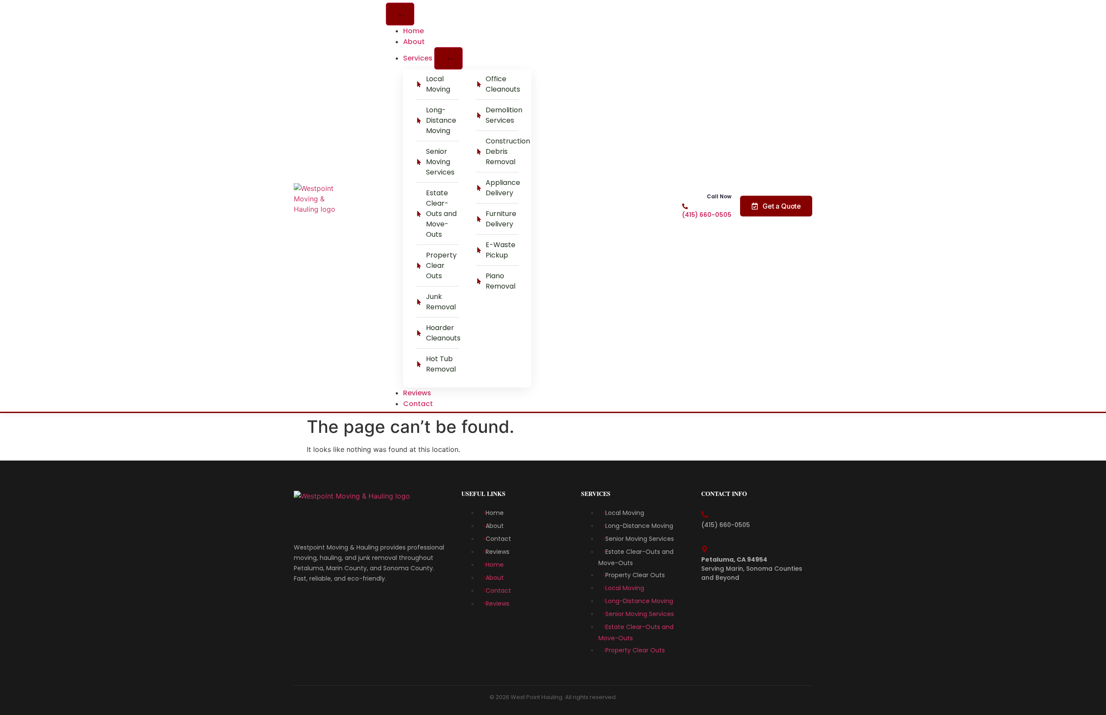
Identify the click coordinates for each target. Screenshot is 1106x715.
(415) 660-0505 (706, 214)
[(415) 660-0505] (685, 206)
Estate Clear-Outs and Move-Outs (636, 557)
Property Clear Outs (636, 575)
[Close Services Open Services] (448, 58)
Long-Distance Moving (639, 525)
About (495, 525)
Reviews (497, 551)
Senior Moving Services (641, 538)
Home (495, 512)
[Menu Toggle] (400, 14)
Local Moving (625, 512)
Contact (498, 538)
